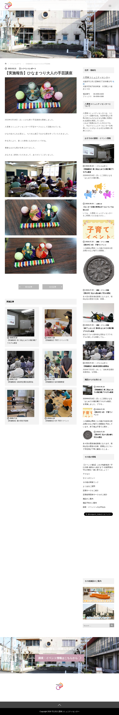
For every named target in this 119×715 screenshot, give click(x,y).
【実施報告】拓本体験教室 (54, 382)
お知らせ (99, 204)
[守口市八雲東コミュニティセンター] (8, 5)
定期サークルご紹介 (91, 490)
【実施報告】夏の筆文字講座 (17, 421)
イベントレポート (29, 69)
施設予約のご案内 (90, 503)
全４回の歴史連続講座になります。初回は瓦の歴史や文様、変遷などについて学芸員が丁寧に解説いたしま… (97, 446)
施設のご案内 (88, 499)
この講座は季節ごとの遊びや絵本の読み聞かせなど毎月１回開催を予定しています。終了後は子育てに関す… (97, 424)
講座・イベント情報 (102, 242)
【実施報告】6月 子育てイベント (57, 421)
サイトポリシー (89, 478)
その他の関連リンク (91, 482)
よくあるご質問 (89, 486)
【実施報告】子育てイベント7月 (56, 340)
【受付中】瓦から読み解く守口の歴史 (97, 293)
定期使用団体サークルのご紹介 (95, 495)
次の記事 (52, 287)
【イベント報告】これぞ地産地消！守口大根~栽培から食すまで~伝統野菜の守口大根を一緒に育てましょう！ (98, 467)
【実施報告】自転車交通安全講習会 (20, 382)
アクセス (86, 474)
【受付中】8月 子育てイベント (95, 245)
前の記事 (28, 287)
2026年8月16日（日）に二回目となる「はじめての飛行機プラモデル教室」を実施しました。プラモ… (97, 401)
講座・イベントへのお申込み (94, 507)
